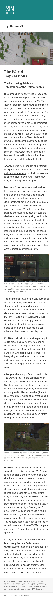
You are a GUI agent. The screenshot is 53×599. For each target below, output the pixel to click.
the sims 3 (15, 589)
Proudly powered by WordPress (16, 595)
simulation (24, 586)
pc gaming (27, 584)
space (31, 586)
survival (7, 589)
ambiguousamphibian (15, 173)
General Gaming (32, 581)
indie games (15, 584)
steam (36, 586)
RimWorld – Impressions (15, 73)
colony (6, 584)
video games (25, 589)
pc (21, 584)
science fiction (9, 586)
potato (34, 584)
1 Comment (38, 589)
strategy (43, 586)
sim (17, 586)
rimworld (41, 584)
